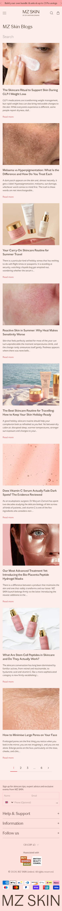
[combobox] (9, 802)
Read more (8, 116)
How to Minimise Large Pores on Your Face (30, 735)
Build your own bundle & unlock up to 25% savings (31, 3)
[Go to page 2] (48, 768)
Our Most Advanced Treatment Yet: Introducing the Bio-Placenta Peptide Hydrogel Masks (26, 574)
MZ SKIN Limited (26, 871)
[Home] (31, 13)
